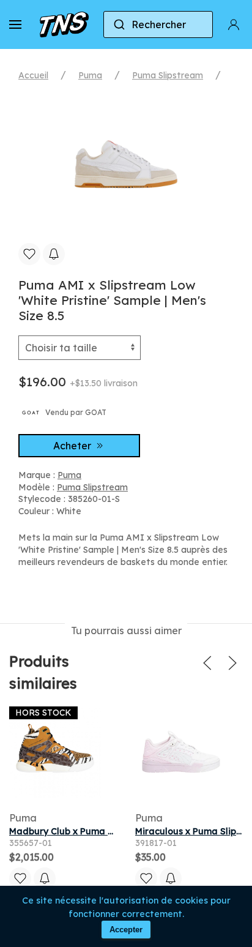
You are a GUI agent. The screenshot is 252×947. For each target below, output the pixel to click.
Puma (90, 75)
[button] (15, 24)
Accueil (33, 75)
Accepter (126, 929)
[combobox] (158, 24)
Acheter (73, 446)
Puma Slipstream (167, 75)
